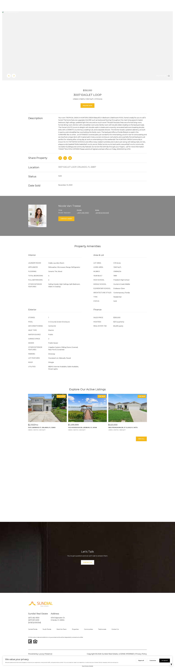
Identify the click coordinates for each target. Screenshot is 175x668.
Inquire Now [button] (87, 105)
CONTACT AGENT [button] (66, 219)
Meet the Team (62, 629)
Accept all (165, 660)
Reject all (141, 660)
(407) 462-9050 (83, 213)
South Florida (47, 629)
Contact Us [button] (87, 562)
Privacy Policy (141, 654)
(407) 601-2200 (33, 620)
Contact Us (115, 629)
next (14, 76)
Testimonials (102, 629)
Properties (75, 629)
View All (141, 439)
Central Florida (32, 629)
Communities (88, 629)
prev (9, 76)
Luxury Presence (45, 654)
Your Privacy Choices (87, 666)
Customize (153, 660)
